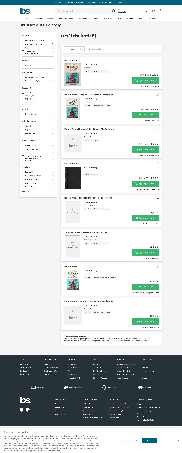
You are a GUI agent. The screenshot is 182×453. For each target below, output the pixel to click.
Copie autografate (51, 371)
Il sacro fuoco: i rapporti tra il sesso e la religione (88, 94)
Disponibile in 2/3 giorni (34, 81)
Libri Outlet (23, 371)
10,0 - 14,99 (29, 96)
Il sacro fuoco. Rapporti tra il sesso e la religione (88, 198)
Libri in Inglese (25, 374)
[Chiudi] (178, 440)
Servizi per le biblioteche (118, 404)
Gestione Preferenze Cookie (92, 418)
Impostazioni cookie (130, 441)
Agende (145, 368)
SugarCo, (87, 68)
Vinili (70, 371)
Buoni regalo (80, 2)
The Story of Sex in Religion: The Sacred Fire (85, 232)
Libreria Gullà (30, 183)
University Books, (90, 240)
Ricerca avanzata (122, 11)
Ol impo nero (30, 146)
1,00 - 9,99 (29, 93)
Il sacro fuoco (71, 60)
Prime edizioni (49, 364)
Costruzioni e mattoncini (126, 364)
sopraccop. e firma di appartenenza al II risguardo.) (34, 158)
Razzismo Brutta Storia (145, 420)
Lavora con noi (115, 414)
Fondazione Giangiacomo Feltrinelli (147, 412)
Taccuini (145, 364)
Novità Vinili (72, 374)
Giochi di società (123, 371)
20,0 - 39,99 (30, 102)
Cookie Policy (55, 450)
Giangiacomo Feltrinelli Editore (148, 407)
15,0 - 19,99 (29, 99)
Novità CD (72, 364)
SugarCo (28, 126)
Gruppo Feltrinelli (143, 404)
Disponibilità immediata (34, 77)
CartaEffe (57, 2)
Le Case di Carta (32, 180)
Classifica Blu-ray (100, 371)
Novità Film (97, 364)
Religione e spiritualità (34, 44)
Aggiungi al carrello (147, 80)
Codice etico (114, 418)
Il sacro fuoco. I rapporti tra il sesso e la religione (88, 301)
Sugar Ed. (29, 130)
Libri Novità (24, 364)
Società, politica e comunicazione (32, 52)
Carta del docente (105, 2)
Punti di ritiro (68, 2)
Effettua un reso (88, 411)
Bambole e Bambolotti (125, 374)
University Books (31, 134)
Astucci (144, 378)
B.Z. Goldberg (30, 114)
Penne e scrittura (148, 371)
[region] (91, 440)
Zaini (143, 374)
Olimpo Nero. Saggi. (33, 149)
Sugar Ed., (87, 205)
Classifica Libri (25, 368)
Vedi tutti (25, 192)
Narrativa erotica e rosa (34, 41)
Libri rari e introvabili (51, 368)
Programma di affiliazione (119, 407)
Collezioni (47, 374)
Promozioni (29, 65)
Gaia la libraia (60, 414)
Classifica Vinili (74, 378)
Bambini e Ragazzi (100, 378)
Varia (27, 48)
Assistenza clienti (123, 2)
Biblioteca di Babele (33, 176)
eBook (22, 378)
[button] (114, 11)
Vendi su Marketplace (117, 411)
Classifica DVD (98, 368)
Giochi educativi (123, 368)
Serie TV (96, 374)
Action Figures (122, 378)
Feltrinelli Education (144, 417)
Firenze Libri (30, 172)
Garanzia (86, 414)
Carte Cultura (91, 2)
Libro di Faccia (31, 187)
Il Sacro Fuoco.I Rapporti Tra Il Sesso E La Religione (89, 129)
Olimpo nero (30, 153)
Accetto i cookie (149, 441)
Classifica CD (73, 368)
